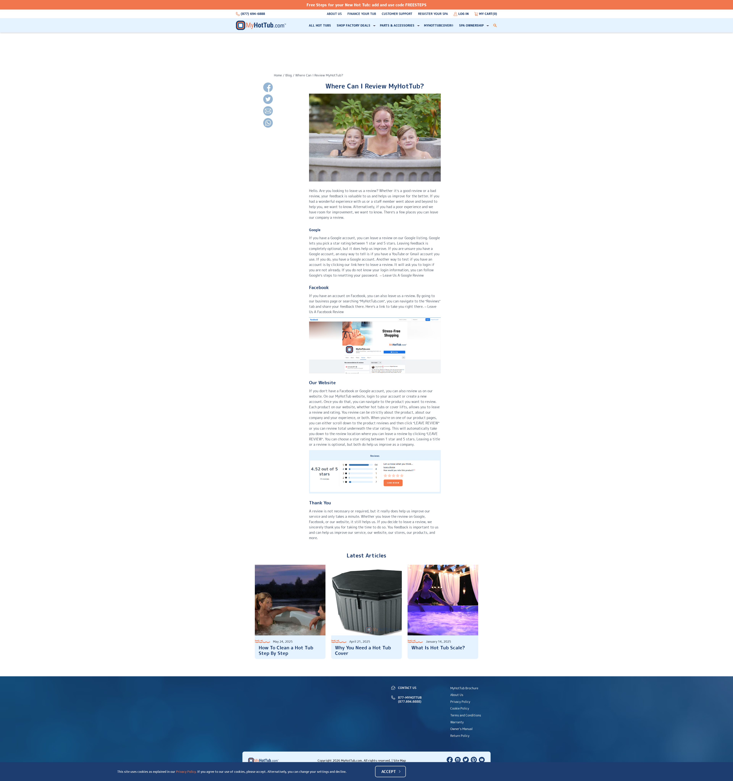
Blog (288, 75)
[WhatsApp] (268, 123)
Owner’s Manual (461, 729)
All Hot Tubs (320, 25)
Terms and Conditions (465, 715)
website (348, 407)
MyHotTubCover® (438, 25)
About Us (334, 13)
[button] (495, 25)
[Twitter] (268, 99)
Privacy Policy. (186, 772)
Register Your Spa (433, 13)
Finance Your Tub (361, 13)
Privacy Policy (460, 702)
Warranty (457, 722)
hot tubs (378, 407)
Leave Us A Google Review (403, 275)
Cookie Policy (459, 708)
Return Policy (459, 736)
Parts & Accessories (397, 25)
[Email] (268, 111)
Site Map (399, 760)
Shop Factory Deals (353, 25)
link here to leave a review (371, 264)
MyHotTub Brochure (464, 688)
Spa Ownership (471, 25)
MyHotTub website (350, 396)
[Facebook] (268, 87)
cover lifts (398, 407)
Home (278, 75)
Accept (388, 771)
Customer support (397, 13)
